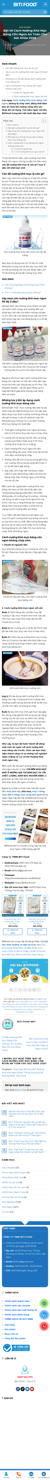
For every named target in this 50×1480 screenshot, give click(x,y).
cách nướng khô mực (23, 1001)
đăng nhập (20, 1090)
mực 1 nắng (38, 791)
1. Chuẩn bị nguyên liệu (23, 92)
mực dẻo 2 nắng (10, 795)
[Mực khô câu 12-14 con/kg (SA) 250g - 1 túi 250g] (13, 905)
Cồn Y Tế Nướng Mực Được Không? (23, 292)
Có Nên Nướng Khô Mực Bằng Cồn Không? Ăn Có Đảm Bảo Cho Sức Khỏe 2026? (12, 1043)
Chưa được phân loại (12, 1177)
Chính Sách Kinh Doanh (14, 1172)
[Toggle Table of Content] (42, 121)
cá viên (32, 951)
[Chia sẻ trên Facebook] (16, 990)
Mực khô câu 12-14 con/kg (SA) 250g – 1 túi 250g (13, 921)
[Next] (48, 917)
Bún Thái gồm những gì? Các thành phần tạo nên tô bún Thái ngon (27, 1134)
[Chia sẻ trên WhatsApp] (11, 990)
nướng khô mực (38, 1009)
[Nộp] (45, 12)
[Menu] (3, 4)
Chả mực (26, 954)
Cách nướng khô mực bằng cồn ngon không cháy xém (26, 144)
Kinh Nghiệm (25, 27)
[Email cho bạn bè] (25, 990)
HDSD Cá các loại (10, 1182)
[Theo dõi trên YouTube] (32, 1389)
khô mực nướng (24, 1009)
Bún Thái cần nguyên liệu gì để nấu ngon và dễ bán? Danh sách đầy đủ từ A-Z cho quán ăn (28, 1124)
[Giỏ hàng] (45, 4)
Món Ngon (7, 1207)
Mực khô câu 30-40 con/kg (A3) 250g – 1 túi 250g (37, 921)
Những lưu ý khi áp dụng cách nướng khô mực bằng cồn (25, 138)
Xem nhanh (12, 125)
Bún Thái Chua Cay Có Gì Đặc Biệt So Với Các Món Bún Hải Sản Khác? (27, 1142)
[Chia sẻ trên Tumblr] (39, 990)
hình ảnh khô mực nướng (33, 1007)
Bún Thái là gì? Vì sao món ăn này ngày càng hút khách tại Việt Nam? (26, 1150)
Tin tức (5, 1212)
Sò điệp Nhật (30, 948)
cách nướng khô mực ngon (26, 1004)
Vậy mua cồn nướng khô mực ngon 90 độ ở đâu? (26, 132)
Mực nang (37, 954)
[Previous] (2, 917)
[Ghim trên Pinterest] (30, 990)
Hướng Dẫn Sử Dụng (12, 1197)
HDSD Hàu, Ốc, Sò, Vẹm (14, 1187)
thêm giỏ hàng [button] (14, 931)
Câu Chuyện (8, 1167)
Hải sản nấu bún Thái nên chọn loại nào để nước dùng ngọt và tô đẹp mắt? (26, 1113)
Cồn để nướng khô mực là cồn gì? (22, 68)
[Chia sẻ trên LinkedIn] (34, 990)
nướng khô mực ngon (25, 1012)
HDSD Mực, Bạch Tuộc (13, 1192)
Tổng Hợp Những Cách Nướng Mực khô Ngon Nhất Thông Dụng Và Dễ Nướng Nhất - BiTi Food (23, 1072)
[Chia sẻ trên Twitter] (20, 990)
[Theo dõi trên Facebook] (18, 1389)
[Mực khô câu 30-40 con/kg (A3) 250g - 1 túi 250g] (37, 905)
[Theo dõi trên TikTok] (23, 1389)
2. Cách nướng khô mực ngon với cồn (29, 96)
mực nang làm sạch (31, 795)
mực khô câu (13, 791)
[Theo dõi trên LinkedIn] (27, 1389)
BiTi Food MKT (40, 45)
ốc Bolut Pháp (21, 951)
